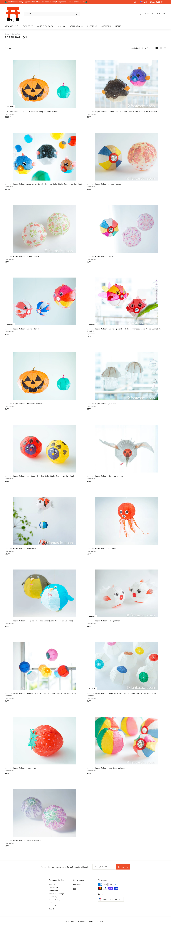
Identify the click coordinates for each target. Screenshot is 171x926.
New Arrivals (11, 26)
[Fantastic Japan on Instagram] (74, 889)
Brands (61, 26)
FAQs (51, 903)
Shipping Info (54, 891)
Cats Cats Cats (45, 26)
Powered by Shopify (95, 921)
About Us (106, 26)
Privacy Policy (54, 900)
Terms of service (55, 906)
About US (53, 884)
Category (28, 26)
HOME (118, 26)
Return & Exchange (56, 894)
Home (7, 34)
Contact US (53, 887)
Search (51, 909)
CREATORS (92, 26)
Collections (75, 26)
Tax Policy (53, 897)
